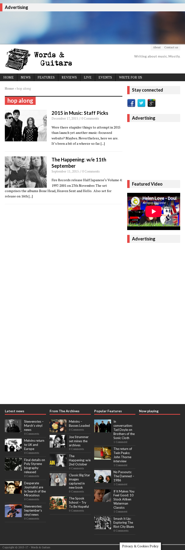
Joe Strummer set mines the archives (79, 441)
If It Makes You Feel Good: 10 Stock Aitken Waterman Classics (123, 499)
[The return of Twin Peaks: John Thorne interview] (102, 457)
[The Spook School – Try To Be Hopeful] (58, 506)
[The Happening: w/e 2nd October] (58, 464)
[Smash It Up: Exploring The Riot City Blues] (102, 526)
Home (8, 77)
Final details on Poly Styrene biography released (34, 466)
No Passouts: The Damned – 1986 (123, 476)
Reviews (69, 77)
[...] (103, 143)
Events (105, 77)
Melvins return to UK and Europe (34, 445)
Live (88, 77)
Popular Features (108, 411)
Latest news (14, 411)
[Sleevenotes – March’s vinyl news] (13, 429)
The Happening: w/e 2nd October (80, 460)
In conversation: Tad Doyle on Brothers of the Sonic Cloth (124, 430)
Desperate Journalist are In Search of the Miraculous (35, 489)
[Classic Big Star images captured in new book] (58, 483)
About (157, 47)
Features (46, 77)
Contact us (171, 47)
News (26, 77)
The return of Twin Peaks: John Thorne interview (122, 455)
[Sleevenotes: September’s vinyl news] (13, 514)
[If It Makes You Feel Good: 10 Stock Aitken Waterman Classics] (102, 499)
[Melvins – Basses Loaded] (58, 429)
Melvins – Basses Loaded (79, 423)
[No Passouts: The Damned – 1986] (102, 480)
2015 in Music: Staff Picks (80, 113)
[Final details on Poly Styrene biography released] (13, 468)
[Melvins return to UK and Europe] (13, 449)
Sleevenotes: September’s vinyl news (33, 510)
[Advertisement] (87, 27)
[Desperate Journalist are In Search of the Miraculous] (13, 491)
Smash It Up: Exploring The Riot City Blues (123, 523)
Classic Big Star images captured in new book (79, 481)
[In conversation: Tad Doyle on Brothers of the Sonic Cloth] (102, 429)
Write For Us (130, 77)
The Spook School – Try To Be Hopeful (79, 502)
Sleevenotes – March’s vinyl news (34, 426)
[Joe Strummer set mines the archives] (58, 445)
